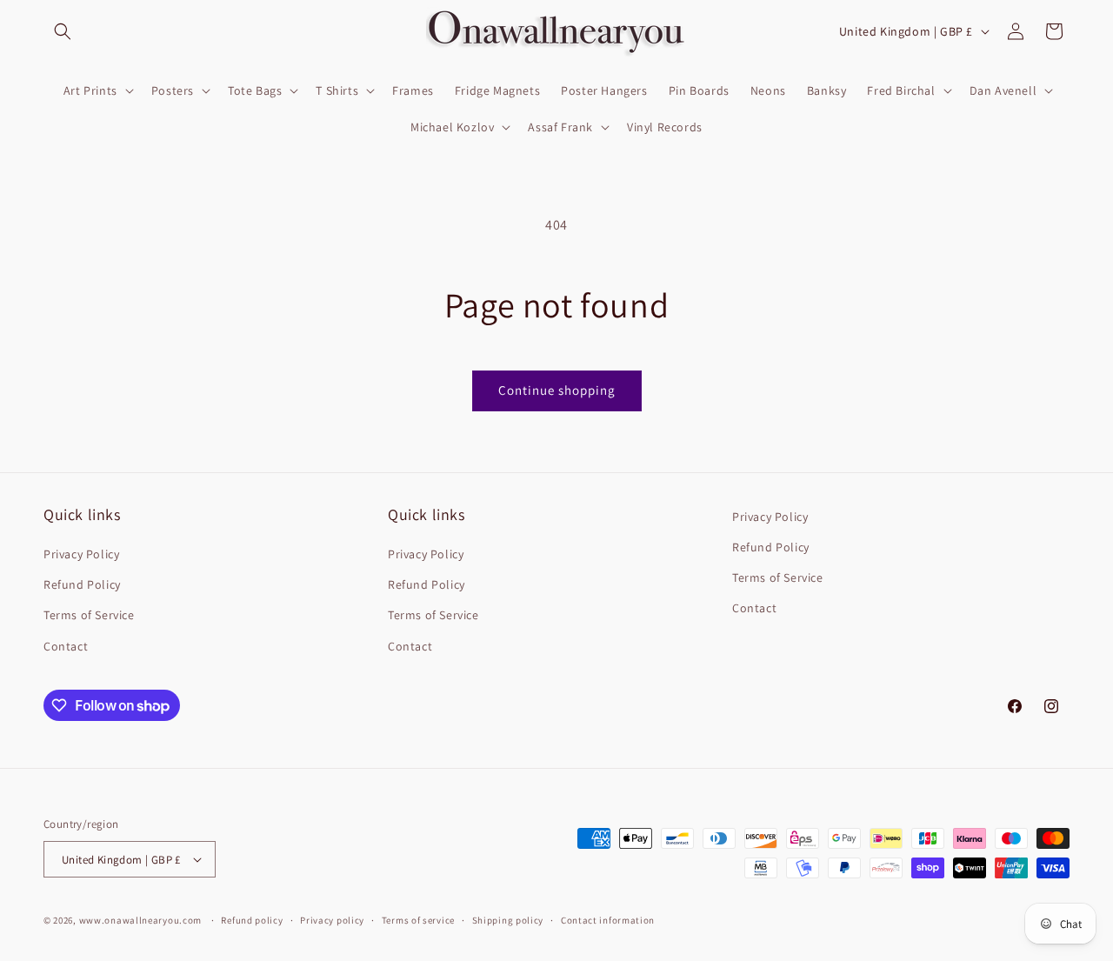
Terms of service (418, 920)
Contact (65, 646)
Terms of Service (89, 615)
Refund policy (252, 920)
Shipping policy (508, 920)
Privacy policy (332, 920)
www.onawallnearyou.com (140, 920)
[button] (62, 31)
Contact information (608, 920)
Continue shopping (557, 390)
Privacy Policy (81, 554)
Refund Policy (82, 584)
